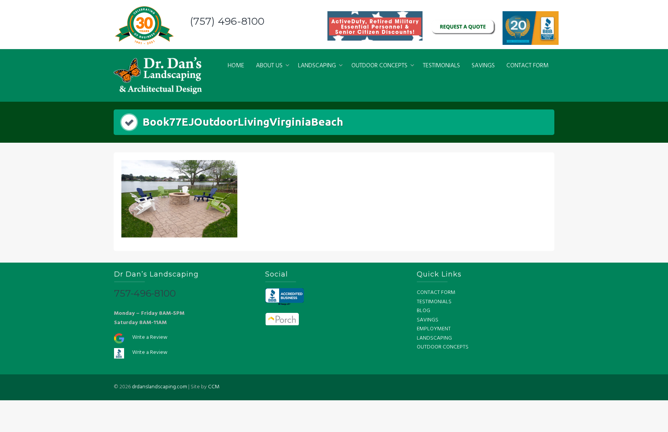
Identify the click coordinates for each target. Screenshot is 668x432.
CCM (214, 386)
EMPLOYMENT (434, 328)
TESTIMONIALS (441, 66)
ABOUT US (269, 66)
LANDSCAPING (317, 66)
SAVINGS (483, 66)
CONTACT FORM (527, 66)
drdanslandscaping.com (159, 386)
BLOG (423, 310)
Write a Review (149, 337)
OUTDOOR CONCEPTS (379, 66)
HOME (236, 66)
